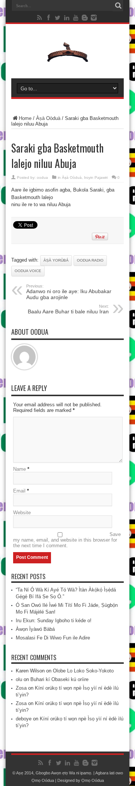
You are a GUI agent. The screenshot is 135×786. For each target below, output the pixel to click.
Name (19, 469)
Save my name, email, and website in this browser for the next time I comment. (67, 539)
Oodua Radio (90, 260)
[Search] (118, 5)
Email (19, 491)
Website (22, 512)
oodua (42, 177)
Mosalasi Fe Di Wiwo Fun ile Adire (53, 638)
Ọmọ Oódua (43, 780)
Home (25, 118)
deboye (24, 719)
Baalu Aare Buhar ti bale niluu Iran (68, 309)
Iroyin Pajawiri (96, 177)
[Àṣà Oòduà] (67, 60)
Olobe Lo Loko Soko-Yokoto (83, 671)
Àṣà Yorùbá (56, 260)
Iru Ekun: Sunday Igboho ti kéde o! (54, 620)
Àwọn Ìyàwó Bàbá (35, 629)
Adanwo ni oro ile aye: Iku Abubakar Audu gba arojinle (68, 292)
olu (19, 679)
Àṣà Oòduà (48, 118)
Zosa (21, 688)
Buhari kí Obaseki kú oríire (59, 679)
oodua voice (28, 271)
